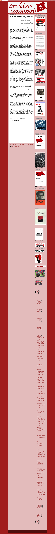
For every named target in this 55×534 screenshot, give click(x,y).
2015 (37, 522)
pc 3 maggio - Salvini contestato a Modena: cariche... (40, 363)
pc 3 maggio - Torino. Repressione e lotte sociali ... (41, 371)
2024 (37, 290)
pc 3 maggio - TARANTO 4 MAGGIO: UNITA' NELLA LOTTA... (40, 387)
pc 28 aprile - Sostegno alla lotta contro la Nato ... (40, 483)
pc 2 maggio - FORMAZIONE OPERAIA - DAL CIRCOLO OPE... (41, 405)
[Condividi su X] (23, 118)
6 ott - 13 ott (38, 310)
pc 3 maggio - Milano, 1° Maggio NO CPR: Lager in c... (40, 392)
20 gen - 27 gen (39, 515)
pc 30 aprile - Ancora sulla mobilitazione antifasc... (40, 433)
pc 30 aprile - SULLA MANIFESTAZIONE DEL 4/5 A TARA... (41, 436)
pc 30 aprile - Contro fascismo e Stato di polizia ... (41, 427)
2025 (37, 289)
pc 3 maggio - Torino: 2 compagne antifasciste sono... (40, 397)
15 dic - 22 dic (39, 299)
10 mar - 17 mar (39, 507)
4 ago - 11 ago (39, 320)
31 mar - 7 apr (39, 504)
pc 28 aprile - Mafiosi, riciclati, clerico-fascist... (41, 493)
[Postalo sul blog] (22, 118)
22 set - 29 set (39, 312)
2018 (37, 519)
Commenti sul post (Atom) (15, 146)
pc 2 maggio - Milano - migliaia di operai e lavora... (41, 416)
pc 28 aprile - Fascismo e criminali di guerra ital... (40, 499)
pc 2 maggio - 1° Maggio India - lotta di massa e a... (41, 420)
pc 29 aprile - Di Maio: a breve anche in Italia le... (41, 454)
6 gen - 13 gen (39, 517)
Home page (21, 144)
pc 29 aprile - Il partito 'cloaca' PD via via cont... (41, 462)
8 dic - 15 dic (39, 300)
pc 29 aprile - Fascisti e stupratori (40, 466)
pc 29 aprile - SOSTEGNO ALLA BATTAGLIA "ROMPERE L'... (40, 473)
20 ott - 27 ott (39, 308)
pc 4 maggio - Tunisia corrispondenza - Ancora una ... (41, 350)
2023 (37, 291)
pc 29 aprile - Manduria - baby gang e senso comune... (41, 460)
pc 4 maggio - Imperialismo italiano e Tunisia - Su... (40, 345)
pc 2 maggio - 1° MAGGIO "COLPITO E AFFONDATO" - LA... (41, 412)
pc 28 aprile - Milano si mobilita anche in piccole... (41, 487)
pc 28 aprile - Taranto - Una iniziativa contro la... (40, 485)
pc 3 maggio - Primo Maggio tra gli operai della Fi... (41, 403)
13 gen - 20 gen (39, 516)
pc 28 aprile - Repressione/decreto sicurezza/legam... (40, 482)
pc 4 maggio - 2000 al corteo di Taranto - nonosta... (41, 337)
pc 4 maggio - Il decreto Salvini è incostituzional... (41, 347)
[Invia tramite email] (21, 118)
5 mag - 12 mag (39, 335)
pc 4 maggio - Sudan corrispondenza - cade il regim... (40, 358)
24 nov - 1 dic (39, 302)
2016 (37, 521)
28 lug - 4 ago (39, 321)
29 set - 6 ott (38, 311)
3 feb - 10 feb (39, 513)
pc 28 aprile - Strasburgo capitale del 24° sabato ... (40, 477)
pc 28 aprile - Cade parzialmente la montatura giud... (40, 497)
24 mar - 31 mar (39, 505)
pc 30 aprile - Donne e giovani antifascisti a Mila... (41, 437)
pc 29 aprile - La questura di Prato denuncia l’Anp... (40, 453)
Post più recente (13, 144)
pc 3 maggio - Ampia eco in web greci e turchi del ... (40, 373)
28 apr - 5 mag (39, 336)
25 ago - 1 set (39, 317)
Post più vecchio (30, 144)
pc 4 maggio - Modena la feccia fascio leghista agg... (41, 360)
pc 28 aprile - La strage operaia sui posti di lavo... (41, 489)
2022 (37, 292)
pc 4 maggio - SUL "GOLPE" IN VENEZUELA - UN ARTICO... (41, 342)
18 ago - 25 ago (39, 318)
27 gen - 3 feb (39, 514)
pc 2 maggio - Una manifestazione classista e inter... (40, 410)
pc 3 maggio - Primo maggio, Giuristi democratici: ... (41, 399)
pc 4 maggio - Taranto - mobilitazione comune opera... (40, 340)
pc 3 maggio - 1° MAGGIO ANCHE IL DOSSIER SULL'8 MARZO (41, 401)
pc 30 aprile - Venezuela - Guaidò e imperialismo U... (41, 429)
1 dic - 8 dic (38, 301)
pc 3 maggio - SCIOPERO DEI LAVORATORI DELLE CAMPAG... (41, 394)
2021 (37, 293)
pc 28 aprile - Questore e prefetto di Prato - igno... (40, 491)
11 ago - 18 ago (39, 319)
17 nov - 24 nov (39, 303)
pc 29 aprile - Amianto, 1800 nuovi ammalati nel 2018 (40, 451)
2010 (37, 528)
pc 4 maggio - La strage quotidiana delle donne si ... (41, 356)
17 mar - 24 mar (39, 506)
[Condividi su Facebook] (24, 118)
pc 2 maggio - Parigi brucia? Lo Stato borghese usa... (41, 414)
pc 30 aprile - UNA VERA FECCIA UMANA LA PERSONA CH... (40, 444)
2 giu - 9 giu (38, 330)
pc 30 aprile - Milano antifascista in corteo (40, 445)
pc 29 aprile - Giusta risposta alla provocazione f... (41, 456)
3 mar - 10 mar (39, 508)
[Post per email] (20, 118)
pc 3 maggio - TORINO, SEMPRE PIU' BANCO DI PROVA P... (40, 365)
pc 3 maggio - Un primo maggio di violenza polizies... (41, 384)
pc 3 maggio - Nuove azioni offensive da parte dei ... (40, 367)
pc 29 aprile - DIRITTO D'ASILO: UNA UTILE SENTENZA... (40, 464)
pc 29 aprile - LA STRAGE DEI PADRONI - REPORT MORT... (41, 470)
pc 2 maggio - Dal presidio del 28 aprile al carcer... (41, 421)
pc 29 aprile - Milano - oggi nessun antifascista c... (40, 468)
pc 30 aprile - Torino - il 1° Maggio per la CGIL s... (40, 439)
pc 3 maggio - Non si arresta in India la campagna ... (41, 377)
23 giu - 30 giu (39, 327)
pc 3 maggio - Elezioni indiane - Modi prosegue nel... (41, 369)
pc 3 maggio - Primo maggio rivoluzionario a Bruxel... (40, 381)
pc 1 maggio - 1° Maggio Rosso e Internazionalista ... (41, 423)
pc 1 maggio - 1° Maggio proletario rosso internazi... (41, 425)
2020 (37, 294)
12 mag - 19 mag (39, 334)
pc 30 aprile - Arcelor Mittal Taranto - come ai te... (40, 441)
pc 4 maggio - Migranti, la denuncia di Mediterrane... (40, 352)
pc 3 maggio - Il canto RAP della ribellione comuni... (40, 382)
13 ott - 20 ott (39, 309)
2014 (37, 523)
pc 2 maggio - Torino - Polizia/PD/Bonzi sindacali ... (41, 418)
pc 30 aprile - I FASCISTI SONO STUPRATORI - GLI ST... (41, 431)
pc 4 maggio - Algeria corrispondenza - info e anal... (40, 354)
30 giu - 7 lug (39, 326)
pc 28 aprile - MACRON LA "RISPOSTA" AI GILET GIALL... (40, 475)
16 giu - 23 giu (39, 328)
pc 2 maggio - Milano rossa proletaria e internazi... (40, 407)
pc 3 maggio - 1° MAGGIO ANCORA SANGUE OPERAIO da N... (40, 389)
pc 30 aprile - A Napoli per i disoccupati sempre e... (40, 447)
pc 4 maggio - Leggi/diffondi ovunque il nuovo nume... (40, 344)
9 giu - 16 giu (39, 329)
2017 (37, 520)
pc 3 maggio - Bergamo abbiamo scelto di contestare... (40, 375)
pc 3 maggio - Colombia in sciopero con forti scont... (40, 379)
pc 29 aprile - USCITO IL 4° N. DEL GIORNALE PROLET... (41, 458)
